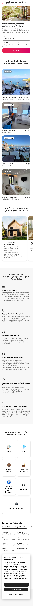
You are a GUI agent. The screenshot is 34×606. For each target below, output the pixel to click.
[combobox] (16, 38)
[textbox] (9, 45)
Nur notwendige (16, 589)
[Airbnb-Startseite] (3, 3)
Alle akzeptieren (16, 585)
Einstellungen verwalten (16, 594)
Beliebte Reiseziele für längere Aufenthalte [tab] (14, 527)
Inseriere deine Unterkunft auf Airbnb (16, 3)
